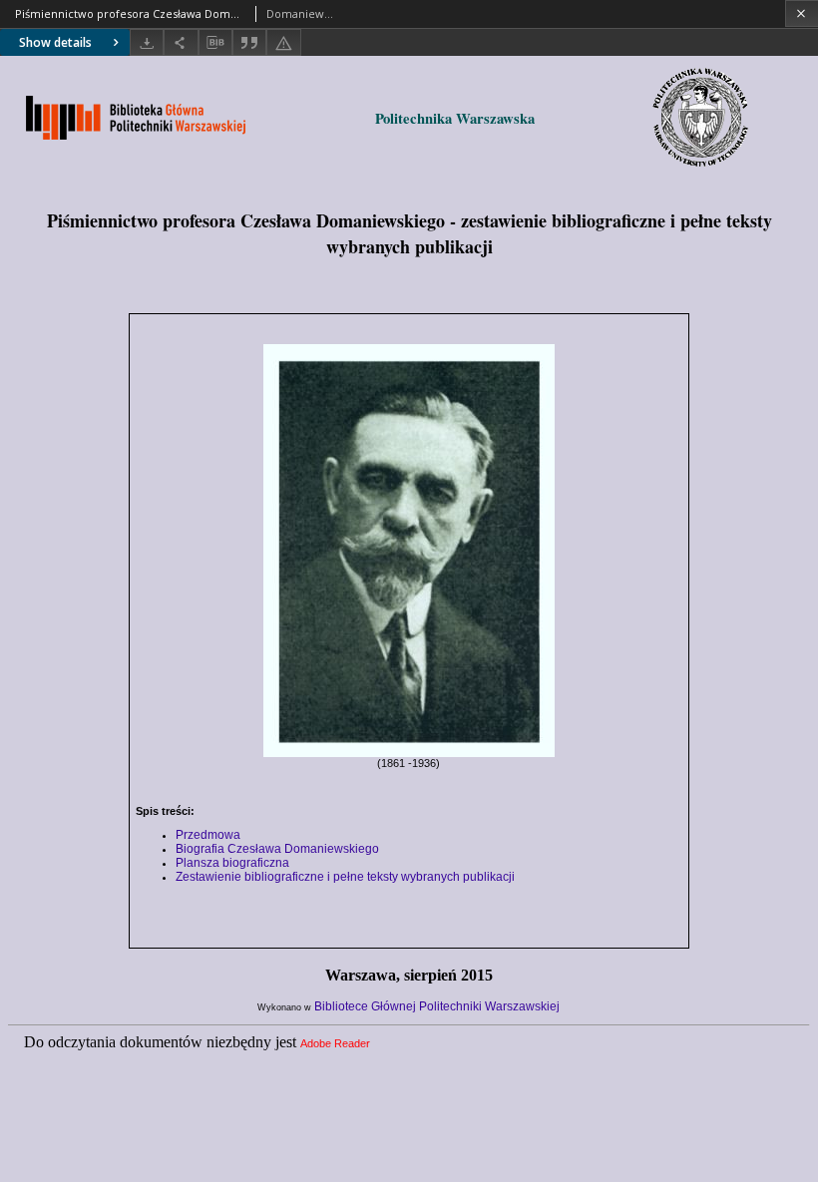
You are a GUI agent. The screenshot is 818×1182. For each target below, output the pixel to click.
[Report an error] (283, 42)
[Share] (181, 42)
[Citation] (249, 42)
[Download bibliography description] (215, 43)
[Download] (147, 42)
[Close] (801, 13)
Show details (55, 42)
